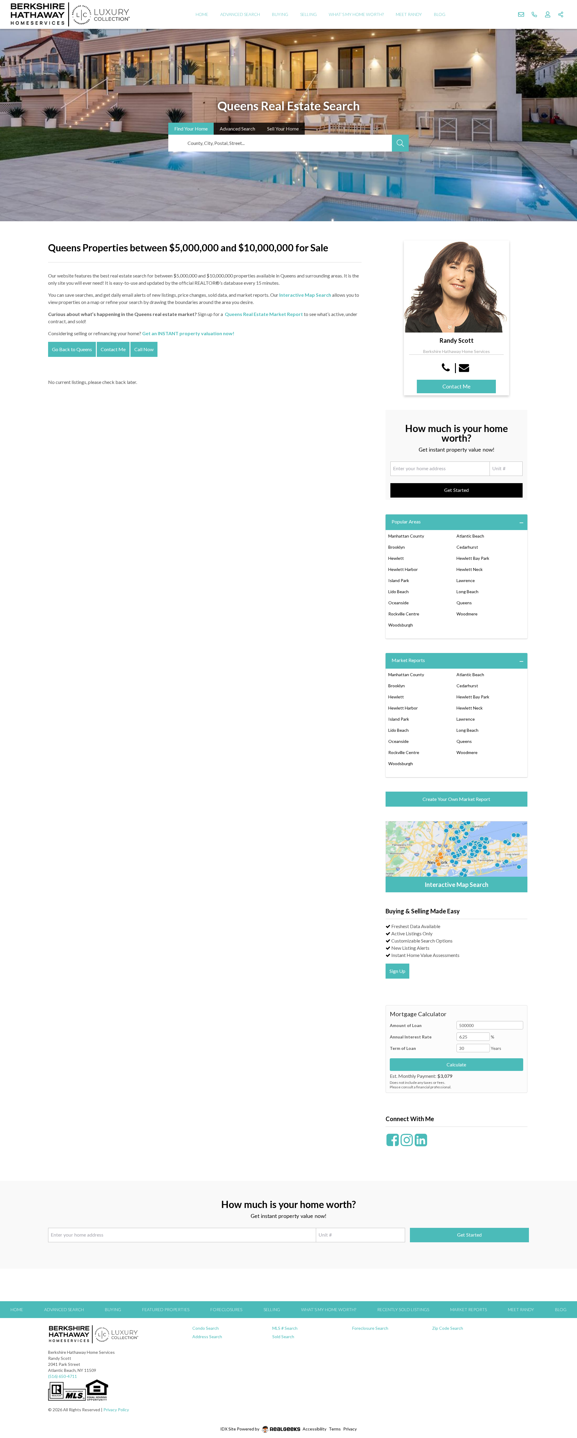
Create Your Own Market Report (456, 799)
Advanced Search (240, 14)
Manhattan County (406, 535)
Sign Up (397, 971)
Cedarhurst (467, 547)
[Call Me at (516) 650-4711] (447, 367)
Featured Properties (165, 1309)
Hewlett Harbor (403, 569)
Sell (283, 128)
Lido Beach (398, 591)
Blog (439, 14)
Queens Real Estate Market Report (264, 314)
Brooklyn (396, 547)
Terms (335, 1428)
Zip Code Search (447, 1328)
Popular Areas (406, 521)
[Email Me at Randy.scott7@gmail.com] (465, 367)
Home (202, 14)
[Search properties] (400, 143)
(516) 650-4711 (62, 1376)
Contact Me (113, 349)
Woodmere (467, 613)
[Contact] (560, 1391)
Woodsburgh (400, 624)
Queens (464, 602)
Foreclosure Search (370, 1328)
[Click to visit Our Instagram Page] (407, 1143)
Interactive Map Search (305, 295)
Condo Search (205, 1328)
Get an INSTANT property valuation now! (188, 333)
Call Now (144, 349)
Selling (308, 14)
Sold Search (283, 1336)
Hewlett (396, 558)
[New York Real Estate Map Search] (456, 856)
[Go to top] (560, 1405)
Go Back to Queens (72, 349)
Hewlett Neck (469, 569)
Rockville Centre (403, 613)
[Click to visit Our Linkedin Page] (421, 1143)
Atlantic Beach (470, 535)
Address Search (207, 1336)
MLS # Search (285, 1328)
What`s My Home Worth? (356, 14)
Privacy (350, 1428)
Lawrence (465, 580)
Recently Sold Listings (403, 1309)
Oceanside (398, 602)
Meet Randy (409, 14)
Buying (280, 14)
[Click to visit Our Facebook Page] (393, 1143)
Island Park (398, 580)
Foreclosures (226, 1309)
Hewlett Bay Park (472, 558)
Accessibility (314, 1428)
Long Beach (467, 591)
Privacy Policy (116, 1409)
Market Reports (408, 660)
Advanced (237, 128)
